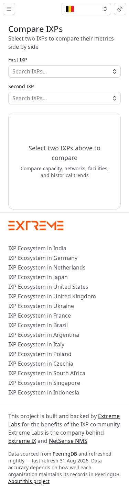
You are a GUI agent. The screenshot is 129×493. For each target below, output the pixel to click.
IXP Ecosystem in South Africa (46, 373)
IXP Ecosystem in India (37, 248)
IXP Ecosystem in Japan (38, 277)
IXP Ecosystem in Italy (36, 344)
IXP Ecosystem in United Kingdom (52, 296)
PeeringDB (65, 453)
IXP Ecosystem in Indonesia (43, 392)
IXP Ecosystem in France (39, 315)
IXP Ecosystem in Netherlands (47, 267)
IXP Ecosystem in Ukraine (41, 306)
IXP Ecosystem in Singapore (44, 383)
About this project (29, 481)
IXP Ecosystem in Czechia (40, 363)
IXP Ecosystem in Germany (42, 258)
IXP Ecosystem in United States (48, 286)
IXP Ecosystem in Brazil (38, 325)
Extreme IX (22, 441)
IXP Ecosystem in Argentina (43, 335)
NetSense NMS (68, 441)
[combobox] (86, 9)
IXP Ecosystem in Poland (40, 354)
